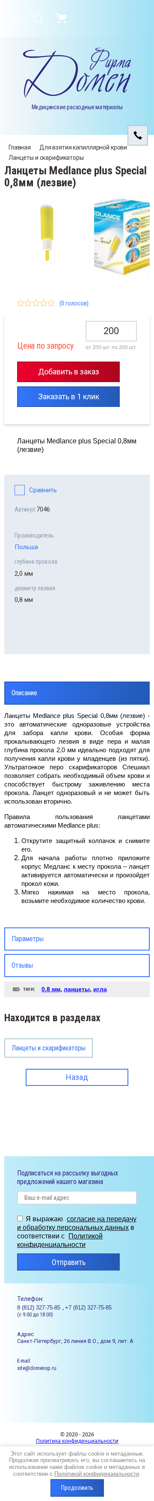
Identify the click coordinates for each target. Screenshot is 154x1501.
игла (100, 989)
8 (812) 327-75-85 (39, 1307)
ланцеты (77, 989)
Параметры (28, 939)
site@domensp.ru (36, 1368)
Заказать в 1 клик (68, 396)
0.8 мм (50, 989)
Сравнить (43, 490)
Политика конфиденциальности (77, 1440)
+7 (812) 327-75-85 (88, 1307)
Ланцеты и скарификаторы (46, 157)
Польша (26, 547)
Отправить (69, 1262)
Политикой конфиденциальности (96, 1474)
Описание (24, 693)
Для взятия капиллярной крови (83, 147)
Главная (20, 147)
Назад (77, 1077)
